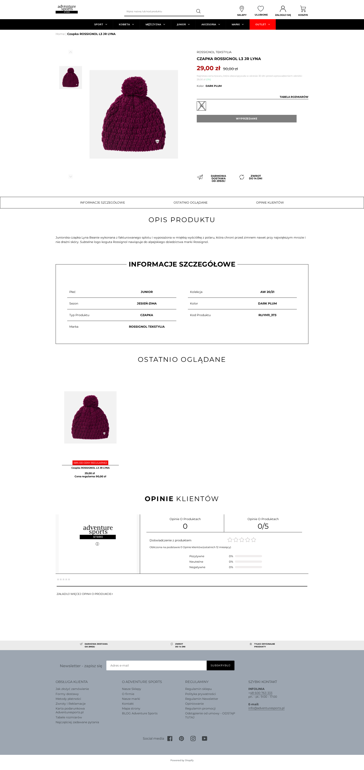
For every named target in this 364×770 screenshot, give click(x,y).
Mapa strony (131, 708)
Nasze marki (131, 699)
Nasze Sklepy (131, 689)
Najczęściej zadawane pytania (77, 722)
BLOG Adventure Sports (140, 713)
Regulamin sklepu (198, 689)
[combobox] (159, 11)
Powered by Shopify (182, 760)
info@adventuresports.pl (266, 708)
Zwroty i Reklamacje (71, 704)
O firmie (128, 694)
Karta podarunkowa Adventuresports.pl (70, 710)
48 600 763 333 (261, 693)
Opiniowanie (194, 704)
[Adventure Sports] (67, 9)
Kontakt (128, 704)
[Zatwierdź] (199, 11)
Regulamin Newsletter (201, 699)
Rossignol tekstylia (214, 52)
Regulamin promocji (200, 708)
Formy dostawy (67, 694)
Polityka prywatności (200, 694)
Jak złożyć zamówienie (72, 689)
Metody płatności (68, 699)
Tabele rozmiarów (69, 717)
